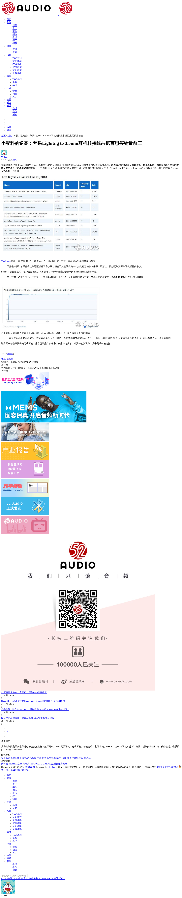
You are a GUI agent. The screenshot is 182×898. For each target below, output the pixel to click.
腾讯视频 (31, 758)
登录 (9, 130)
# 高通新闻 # (58, 878)
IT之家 (18, 763)
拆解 (9, 55)
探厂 (15, 40)
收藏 (9, 359)
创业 (15, 34)
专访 (15, 28)
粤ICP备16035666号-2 (167, 767)
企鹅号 (57, 758)
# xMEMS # (46, 878)
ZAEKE (47, 763)
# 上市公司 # (7, 878)
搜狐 (24, 758)
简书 (69, 758)
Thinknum (6, 261)
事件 (15, 31)
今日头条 (5, 758)
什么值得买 (77, 758)
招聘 (15, 43)
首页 (9, 19)
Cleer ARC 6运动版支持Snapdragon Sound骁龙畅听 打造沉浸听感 (33, 701)
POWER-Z (37, 763)
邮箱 (15, 114)
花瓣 (63, 758)
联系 (9, 105)
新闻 (9, 22)
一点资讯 (41, 758)
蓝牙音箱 (17, 70)
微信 (15, 111)
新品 (15, 25)
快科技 (4, 763)
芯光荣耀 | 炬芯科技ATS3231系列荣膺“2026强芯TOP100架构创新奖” (35, 709)
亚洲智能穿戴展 (59, 763)
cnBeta (10, 353)
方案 (9, 76)
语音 (15, 82)
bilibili (13, 758)
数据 (15, 37)
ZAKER (87, 758)
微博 (15, 108)
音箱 (15, 52)
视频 (9, 102)
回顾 (15, 94)
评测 (9, 46)
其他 (15, 85)
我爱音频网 (29, 767)
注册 (9, 127)
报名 (15, 91)
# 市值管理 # (20, 878)
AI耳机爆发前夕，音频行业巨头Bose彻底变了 (24, 692)
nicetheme (52, 767)
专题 (9, 99)
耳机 (15, 49)
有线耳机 (17, 64)
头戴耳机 (17, 73)
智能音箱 (17, 67)
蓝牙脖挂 (17, 61)
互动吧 (50, 758)
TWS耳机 (17, 58)
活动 (9, 88)
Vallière (4, 157)
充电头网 (27, 763)
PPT (14, 97)
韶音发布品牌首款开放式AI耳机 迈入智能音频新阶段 (27, 718)
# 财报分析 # (33, 878)
